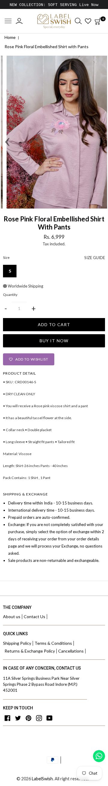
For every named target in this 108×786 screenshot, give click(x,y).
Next (101, 132)
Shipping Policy (17, 643)
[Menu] (8, 21)
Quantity (10, 295)
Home (10, 37)
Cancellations (71, 650)
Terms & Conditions (53, 643)
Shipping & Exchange (25, 494)
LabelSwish (42, 778)
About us (11, 616)
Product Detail (19, 373)
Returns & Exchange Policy (29, 650)
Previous (7, 132)
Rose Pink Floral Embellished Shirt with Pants (46, 46)
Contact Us (34, 616)
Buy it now (54, 340)
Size (54, 257)
